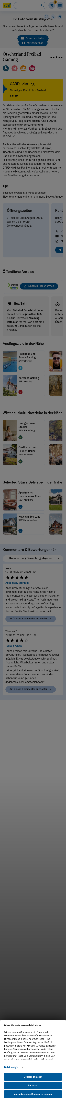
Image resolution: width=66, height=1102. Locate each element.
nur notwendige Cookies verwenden (33, 1094)
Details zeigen (11, 1067)
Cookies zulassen (33, 1077)
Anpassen (33, 1085)
